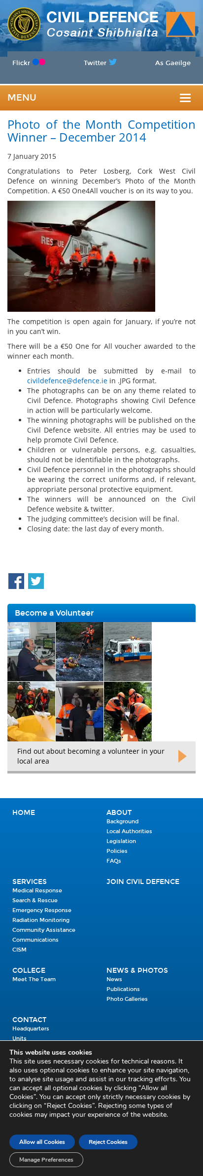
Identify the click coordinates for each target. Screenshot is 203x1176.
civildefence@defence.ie (67, 380)
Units (19, 1038)
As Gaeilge (173, 63)
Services (29, 882)
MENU (21, 97)
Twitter (95, 63)
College (28, 970)
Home (23, 812)
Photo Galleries (127, 999)
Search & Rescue (35, 900)
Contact (29, 1020)
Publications (123, 989)
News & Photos (137, 970)
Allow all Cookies (42, 1142)
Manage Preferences (46, 1160)
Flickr (21, 63)
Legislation (121, 841)
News (114, 979)
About (119, 812)
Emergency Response (41, 910)
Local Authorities (129, 831)
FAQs (113, 861)
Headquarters (30, 1029)
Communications (35, 940)
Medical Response (37, 890)
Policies (117, 851)
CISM (19, 950)
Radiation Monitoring (40, 920)
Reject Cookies (108, 1142)
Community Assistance (43, 930)
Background (122, 821)
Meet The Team (34, 979)
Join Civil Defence (142, 882)
